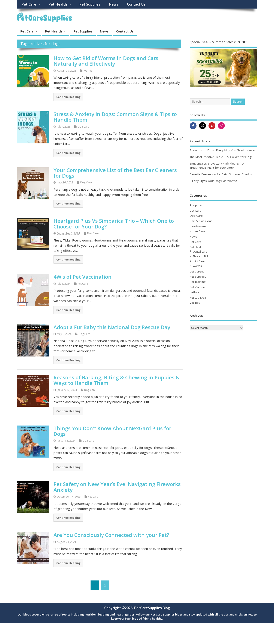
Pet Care (28, 4)
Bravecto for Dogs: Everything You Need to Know (223, 150)
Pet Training (198, 282)
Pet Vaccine (197, 287)
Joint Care (199, 261)
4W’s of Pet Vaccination (83, 276)
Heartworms (198, 226)
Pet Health (57, 4)
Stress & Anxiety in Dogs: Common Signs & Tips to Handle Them (115, 116)
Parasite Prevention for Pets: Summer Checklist (221, 174)
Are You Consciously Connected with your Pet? (111, 534)
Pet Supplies (89, 4)
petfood (195, 292)
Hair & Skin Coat (201, 221)
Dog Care (83, 126)
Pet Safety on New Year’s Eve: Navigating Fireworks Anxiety (117, 486)
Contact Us (136, 4)
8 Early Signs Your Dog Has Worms (213, 181)
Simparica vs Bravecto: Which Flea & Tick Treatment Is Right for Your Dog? (217, 165)
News (113, 4)
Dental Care (200, 251)
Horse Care (197, 231)
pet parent (197, 271)
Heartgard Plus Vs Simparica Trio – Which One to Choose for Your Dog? (114, 223)
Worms (87, 70)
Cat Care (195, 210)
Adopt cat (196, 205)
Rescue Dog (198, 297)
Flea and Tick (200, 256)
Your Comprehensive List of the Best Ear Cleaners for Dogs (115, 172)
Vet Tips (195, 303)
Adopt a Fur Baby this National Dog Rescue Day (112, 327)
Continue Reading (68, 97)
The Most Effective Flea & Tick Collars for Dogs (221, 157)
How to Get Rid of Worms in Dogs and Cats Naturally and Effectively (106, 60)
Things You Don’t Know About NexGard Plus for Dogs (112, 431)
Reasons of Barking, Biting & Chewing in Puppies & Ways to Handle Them (117, 380)
